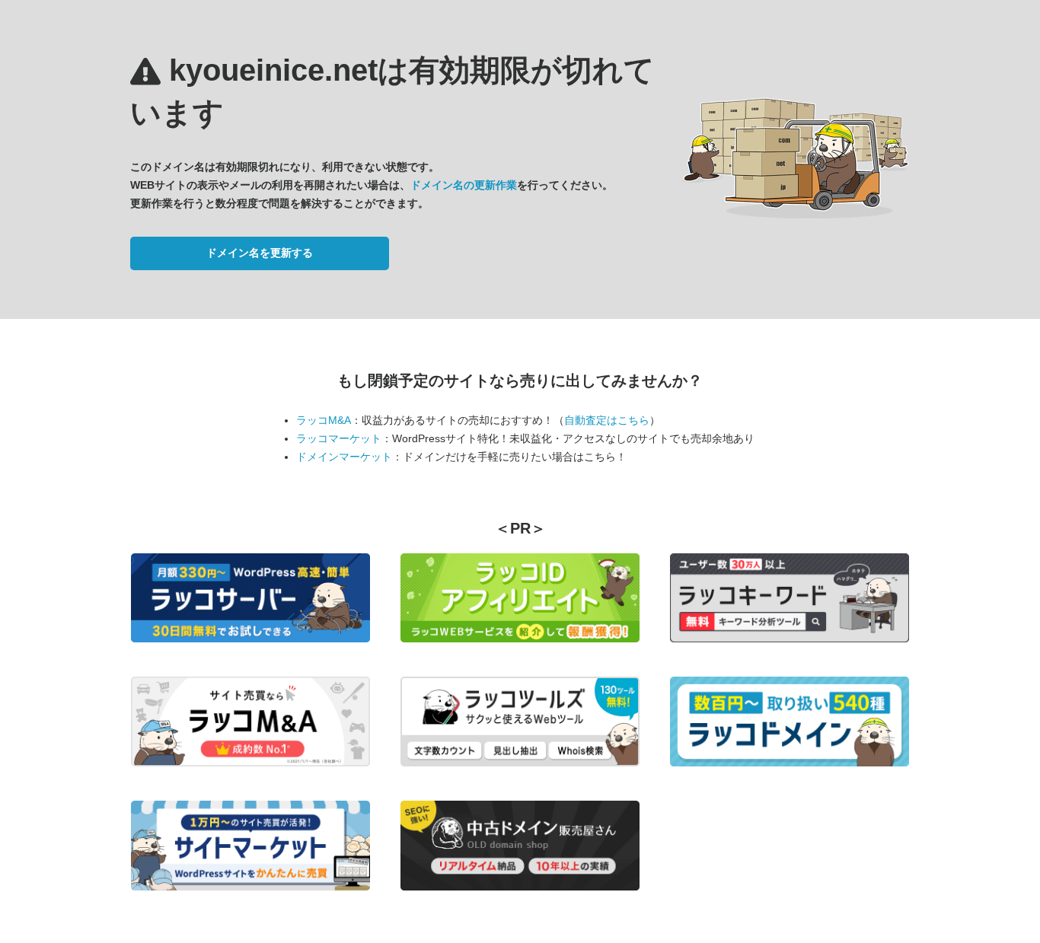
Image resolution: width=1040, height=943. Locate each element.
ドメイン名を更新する (259, 253)
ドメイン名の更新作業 (463, 185)
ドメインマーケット (344, 457)
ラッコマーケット (338, 438)
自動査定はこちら (606, 420)
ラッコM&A (323, 420)
